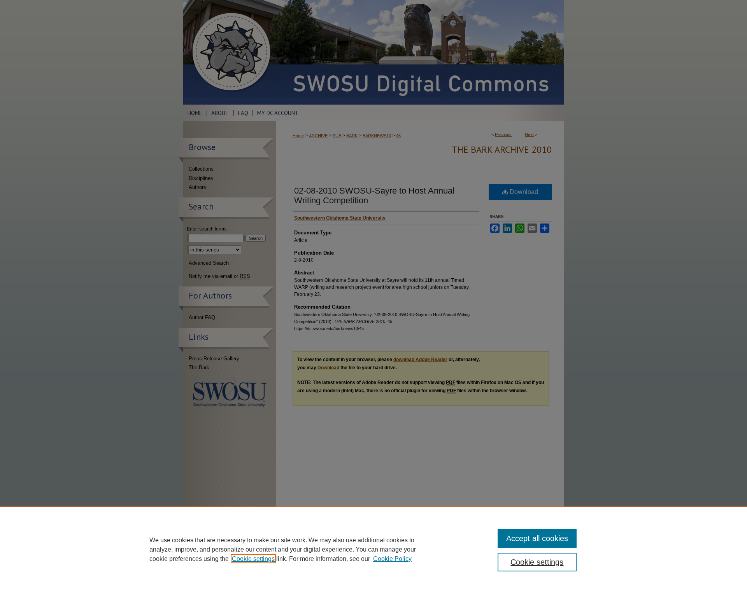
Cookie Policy (392, 558)
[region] (373, 549)
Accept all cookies (537, 538)
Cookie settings (253, 558)
